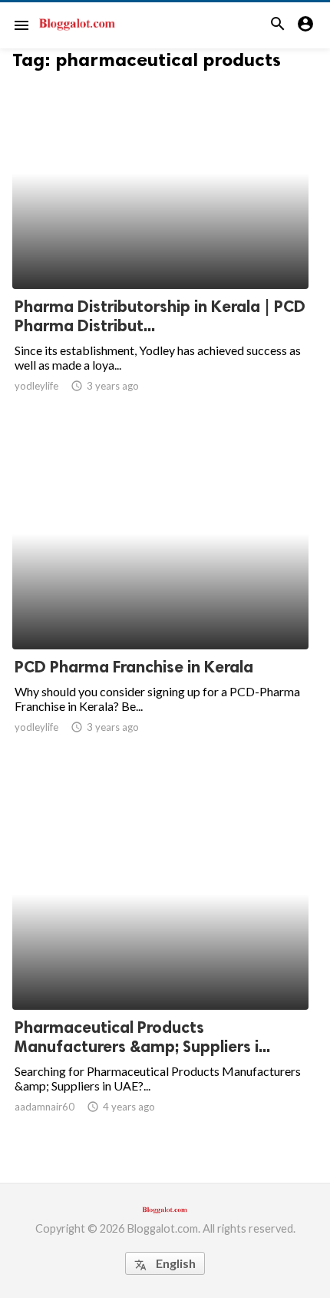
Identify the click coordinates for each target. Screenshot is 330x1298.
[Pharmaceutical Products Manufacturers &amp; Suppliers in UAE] (160, 969)
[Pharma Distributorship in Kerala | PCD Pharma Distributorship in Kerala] (160, 249)
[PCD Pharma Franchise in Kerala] (160, 609)
